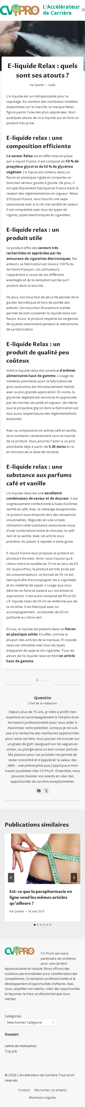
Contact (24, 1090)
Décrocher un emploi (50, 1090)
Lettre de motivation (20, 1046)
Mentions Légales (42, 1097)
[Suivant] (74, 877)
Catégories (13, 1016)
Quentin (39, 85)
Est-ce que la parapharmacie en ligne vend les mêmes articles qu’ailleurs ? (40, 897)
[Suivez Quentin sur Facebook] (38, 790)
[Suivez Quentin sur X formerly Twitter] (46, 790)
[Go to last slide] (11, 877)
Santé (51, 85)
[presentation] (42, 859)
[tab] (35, 925)
